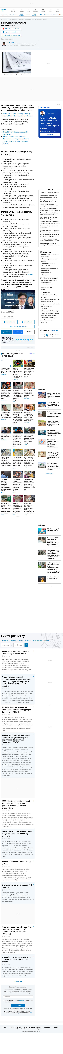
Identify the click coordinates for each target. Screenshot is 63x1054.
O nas (4, 1027)
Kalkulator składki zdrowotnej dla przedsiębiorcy (49, 255)
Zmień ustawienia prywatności (32, 1027)
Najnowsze (50, 192)
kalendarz (10, 316)
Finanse (21, 640)
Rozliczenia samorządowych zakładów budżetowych (48, 319)
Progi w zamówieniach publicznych (46, 307)
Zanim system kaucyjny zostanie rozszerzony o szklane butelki (49, 200)
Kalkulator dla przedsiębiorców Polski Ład (48, 260)
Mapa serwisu (40, 1029)
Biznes (15, 14)
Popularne (43, 192)
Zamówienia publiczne (46, 285)
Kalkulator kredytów (45, 265)
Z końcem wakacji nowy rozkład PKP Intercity (48, 226)
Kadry (10, 14)
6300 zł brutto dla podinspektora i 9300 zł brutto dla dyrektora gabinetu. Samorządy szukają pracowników (49, 218)
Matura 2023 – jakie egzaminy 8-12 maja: (17, 113)
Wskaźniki (46, 293)
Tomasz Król (10, 42)
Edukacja (55, 14)
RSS (17, 1029)
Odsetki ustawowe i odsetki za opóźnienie (48, 296)
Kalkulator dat (44, 275)
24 (42, 334)
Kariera (55, 1027)
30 (58, 334)
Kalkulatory (47, 252)
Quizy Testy (43, 322)
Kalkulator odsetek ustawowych (49, 268)
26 (47, 334)
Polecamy (41, 525)
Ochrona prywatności (15, 1027)
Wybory (42, 289)
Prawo (28, 14)
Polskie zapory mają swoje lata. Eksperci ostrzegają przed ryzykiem (49, 239)
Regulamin (47, 1027)
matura (4, 316)
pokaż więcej (17, 981)
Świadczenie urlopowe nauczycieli (49, 299)
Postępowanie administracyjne (48, 280)
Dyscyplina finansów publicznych (49, 313)
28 (52, 334)
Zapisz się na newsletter (20, 326)
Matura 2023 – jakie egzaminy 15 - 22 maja (17, 116)
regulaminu (22, 1000)
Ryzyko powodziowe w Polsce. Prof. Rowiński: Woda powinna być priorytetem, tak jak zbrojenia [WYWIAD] (50, 231)
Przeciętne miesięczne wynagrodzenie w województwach (49, 303)
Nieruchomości (47, 14)
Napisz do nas (28, 322)
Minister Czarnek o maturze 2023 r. (15, 136)
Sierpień (55, 330)
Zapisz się (50, 134)
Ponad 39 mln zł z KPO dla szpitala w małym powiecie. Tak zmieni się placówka (49, 222)
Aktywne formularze (50, 278)
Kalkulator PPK (44, 270)
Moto (41, 14)
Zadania (27, 640)
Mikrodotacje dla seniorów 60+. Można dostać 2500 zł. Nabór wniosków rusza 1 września (48, 196)
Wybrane (56, 192)
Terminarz (46, 330)
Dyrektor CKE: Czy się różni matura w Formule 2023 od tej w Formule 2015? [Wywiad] (16, 141)
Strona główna (4, 19)
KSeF (60, 14)
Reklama (31, 1029)
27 (50, 334)
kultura (30, 274)
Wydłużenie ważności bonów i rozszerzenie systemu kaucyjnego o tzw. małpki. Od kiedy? (49, 209)
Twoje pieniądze (34, 14)
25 (44, 334)
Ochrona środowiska (46, 287)
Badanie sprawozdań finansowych (49, 311)
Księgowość (4, 14)
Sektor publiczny (21, 14)
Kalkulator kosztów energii (47, 263)
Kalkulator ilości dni (45, 272)
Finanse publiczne (45, 282)
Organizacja (13, 640)
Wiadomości (4, 640)
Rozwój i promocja (37, 640)
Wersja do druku (10, 322)
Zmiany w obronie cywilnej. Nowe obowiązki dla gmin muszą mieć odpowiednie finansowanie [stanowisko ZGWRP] (49, 213)
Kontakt (23, 1029)
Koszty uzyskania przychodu (48, 315)
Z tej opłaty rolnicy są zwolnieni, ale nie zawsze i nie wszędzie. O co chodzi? (49, 235)
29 (55, 334)
